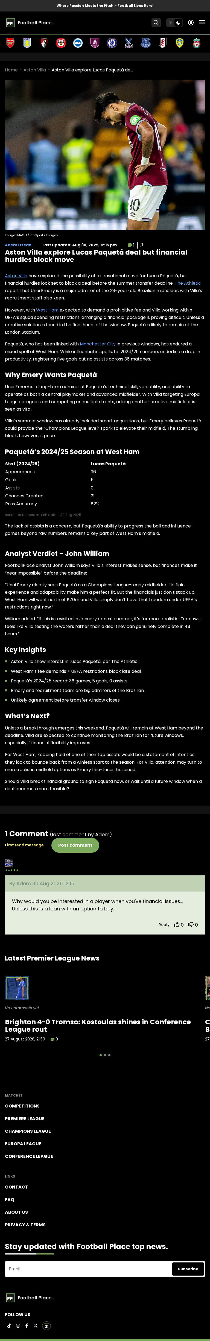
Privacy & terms (25, 1225)
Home (11, 70)
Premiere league (25, 1118)
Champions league (28, 1131)
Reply (164, 924)
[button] (101, 1055)
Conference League (29, 1156)
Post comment (75, 845)
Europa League (23, 1144)
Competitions (22, 1106)
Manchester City (98, 344)
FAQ (9, 1199)
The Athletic (188, 283)
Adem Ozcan (18, 245)
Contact (16, 1187)
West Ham (47, 310)
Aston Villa (35, 70)
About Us (16, 1212)
